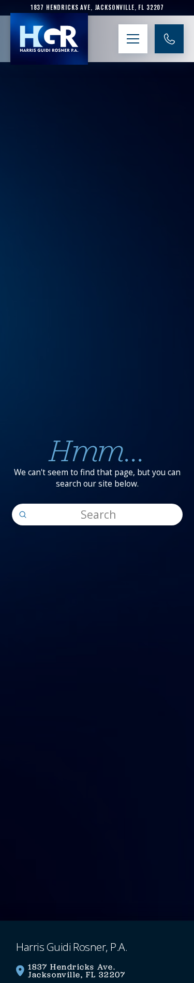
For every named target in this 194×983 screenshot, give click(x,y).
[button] (132, 38)
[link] (97, 7)
